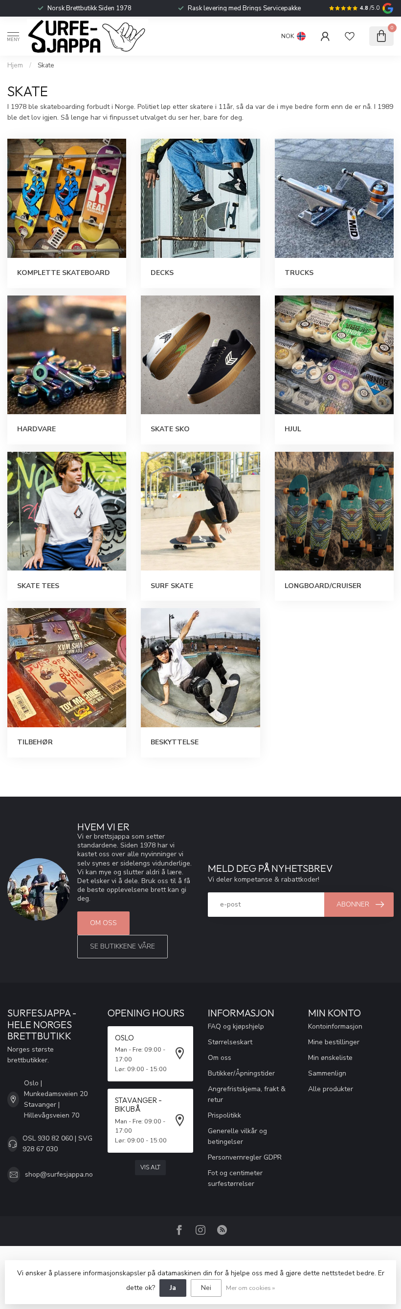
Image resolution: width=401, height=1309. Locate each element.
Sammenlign (327, 1073)
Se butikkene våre (122, 946)
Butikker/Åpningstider (241, 1073)
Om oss (103, 923)
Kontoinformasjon (335, 1026)
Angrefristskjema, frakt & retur (247, 1094)
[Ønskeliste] (350, 36)
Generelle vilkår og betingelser (237, 1136)
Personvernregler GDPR (245, 1157)
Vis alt (150, 1167)
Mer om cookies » (250, 1288)
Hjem (15, 65)
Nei (206, 1287)
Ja (173, 1287)
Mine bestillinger (333, 1042)
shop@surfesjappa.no (59, 1174)
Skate (46, 65)
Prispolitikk (224, 1115)
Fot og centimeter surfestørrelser (235, 1178)
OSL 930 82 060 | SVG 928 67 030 (57, 1144)
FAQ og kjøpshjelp (236, 1026)
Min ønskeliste (330, 1057)
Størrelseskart (230, 1042)
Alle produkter (330, 1089)
